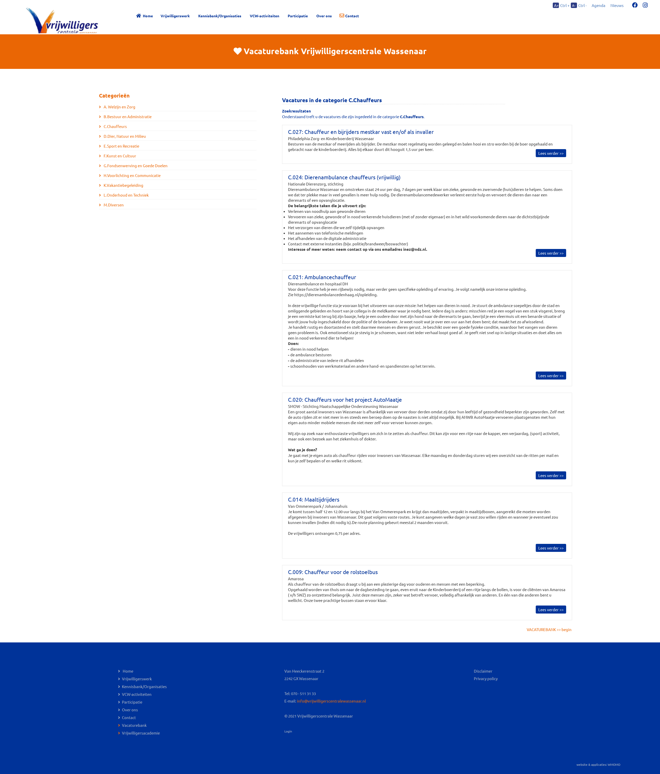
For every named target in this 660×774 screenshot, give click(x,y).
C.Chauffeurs (115, 126)
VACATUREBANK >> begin (549, 629)
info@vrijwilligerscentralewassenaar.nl (331, 700)
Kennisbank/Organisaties (219, 15)
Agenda (598, 5)
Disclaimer (483, 670)
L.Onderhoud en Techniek (126, 194)
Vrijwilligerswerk (175, 15)
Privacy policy (486, 678)
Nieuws (617, 5)
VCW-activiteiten (264, 15)
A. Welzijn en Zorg (119, 106)
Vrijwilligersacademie (141, 732)
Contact (352, 15)
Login (288, 731)
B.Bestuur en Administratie (127, 116)
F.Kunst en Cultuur (119, 155)
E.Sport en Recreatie (121, 145)
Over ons (130, 709)
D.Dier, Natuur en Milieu (124, 136)
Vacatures (295, 99)
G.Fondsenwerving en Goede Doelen (135, 165)
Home (148, 15)
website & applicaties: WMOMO (598, 764)
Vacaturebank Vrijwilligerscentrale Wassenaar (335, 51)
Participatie (298, 15)
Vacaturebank (134, 725)
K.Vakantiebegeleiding (123, 185)
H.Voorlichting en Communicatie (132, 175)
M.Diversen (113, 204)
